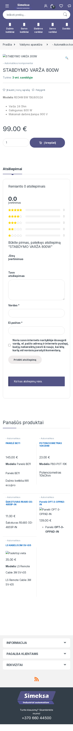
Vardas (13, 305)
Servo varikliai (52, 30)
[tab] (12, 170)
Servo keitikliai (24, 30)
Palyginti (40, 89)
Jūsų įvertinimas (15, 257)
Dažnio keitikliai (10, 30)
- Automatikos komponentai (18, 63)
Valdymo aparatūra (30, 44)
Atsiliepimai (12, 169)
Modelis (8, 97)
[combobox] (31, 14)
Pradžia (7, 44)
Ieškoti (65, 14)
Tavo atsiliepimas (16, 274)
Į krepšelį (50, 142)
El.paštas (15, 322)
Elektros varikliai (38, 30)
